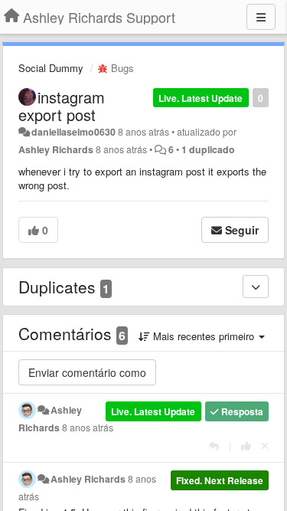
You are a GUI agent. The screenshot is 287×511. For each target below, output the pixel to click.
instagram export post (61, 106)
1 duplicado (208, 149)
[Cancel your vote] (265, 445)
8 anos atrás (87, 427)
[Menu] (261, 17)
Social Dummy (50, 68)
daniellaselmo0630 (73, 132)
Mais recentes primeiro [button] (203, 336)
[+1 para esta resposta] (246, 445)
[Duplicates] (256, 286)
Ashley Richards (55, 149)
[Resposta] (214, 445)
